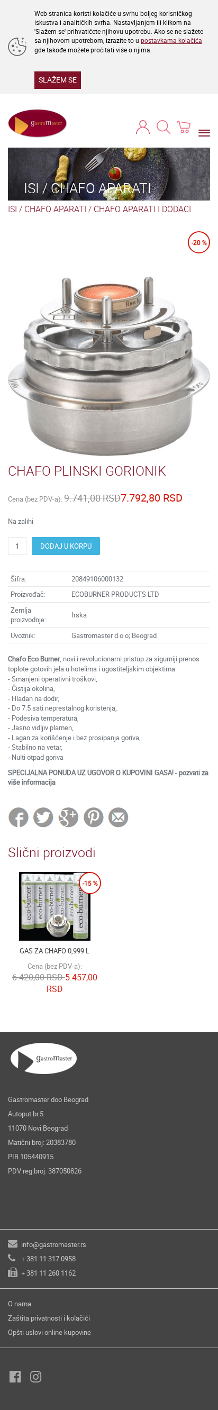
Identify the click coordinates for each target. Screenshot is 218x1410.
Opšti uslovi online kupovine (49, 1332)
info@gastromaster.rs (53, 1244)
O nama (19, 1303)
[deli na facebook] (19, 817)
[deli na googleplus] (69, 817)
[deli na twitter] (44, 817)
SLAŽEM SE (58, 80)
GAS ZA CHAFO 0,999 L (54, 951)
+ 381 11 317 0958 (48, 1258)
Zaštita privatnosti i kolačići (49, 1318)
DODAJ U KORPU (66, 546)
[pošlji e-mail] (118, 817)
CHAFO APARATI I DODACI (142, 209)
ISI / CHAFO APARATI (47, 209)
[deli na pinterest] (93, 817)
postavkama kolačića (171, 40)
